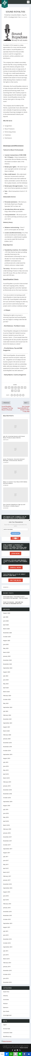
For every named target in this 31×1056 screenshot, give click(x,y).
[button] (16, 522)
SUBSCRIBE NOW (15, 533)
